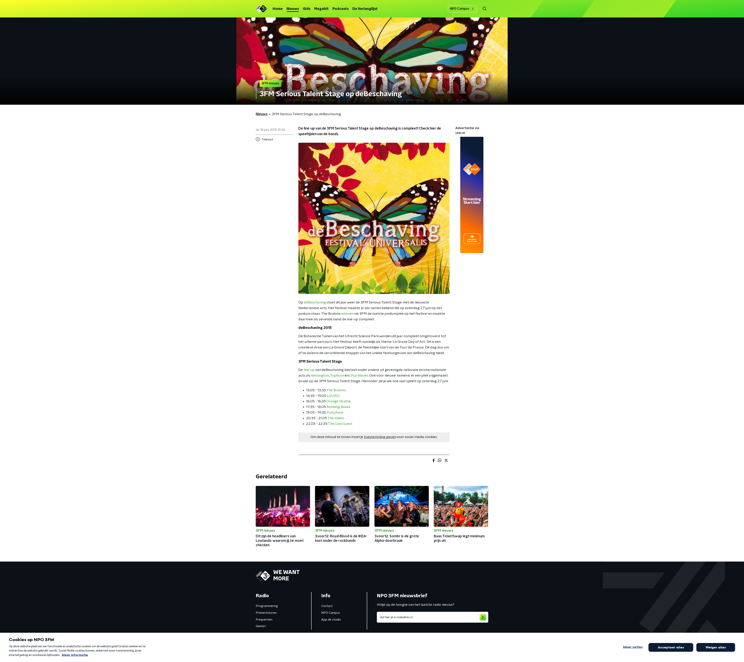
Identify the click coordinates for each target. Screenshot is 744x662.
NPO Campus (459, 8)
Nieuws (293, 9)
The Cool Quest (340, 424)
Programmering (267, 606)
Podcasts (340, 9)
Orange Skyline (338, 401)
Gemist (261, 626)
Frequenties (264, 619)
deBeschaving (315, 302)
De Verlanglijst (365, 9)
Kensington (320, 375)
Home (278, 9)
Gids (306, 9)
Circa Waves (358, 375)
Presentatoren (266, 612)
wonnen (347, 313)
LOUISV (333, 396)
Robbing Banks (338, 407)
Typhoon (337, 375)
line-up (309, 370)
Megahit (321, 9)
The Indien (335, 418)
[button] (484, 8)
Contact (327, 606)
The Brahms (336, 390)
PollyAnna (335, 412)
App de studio (331, 619)
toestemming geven (380, 437)
